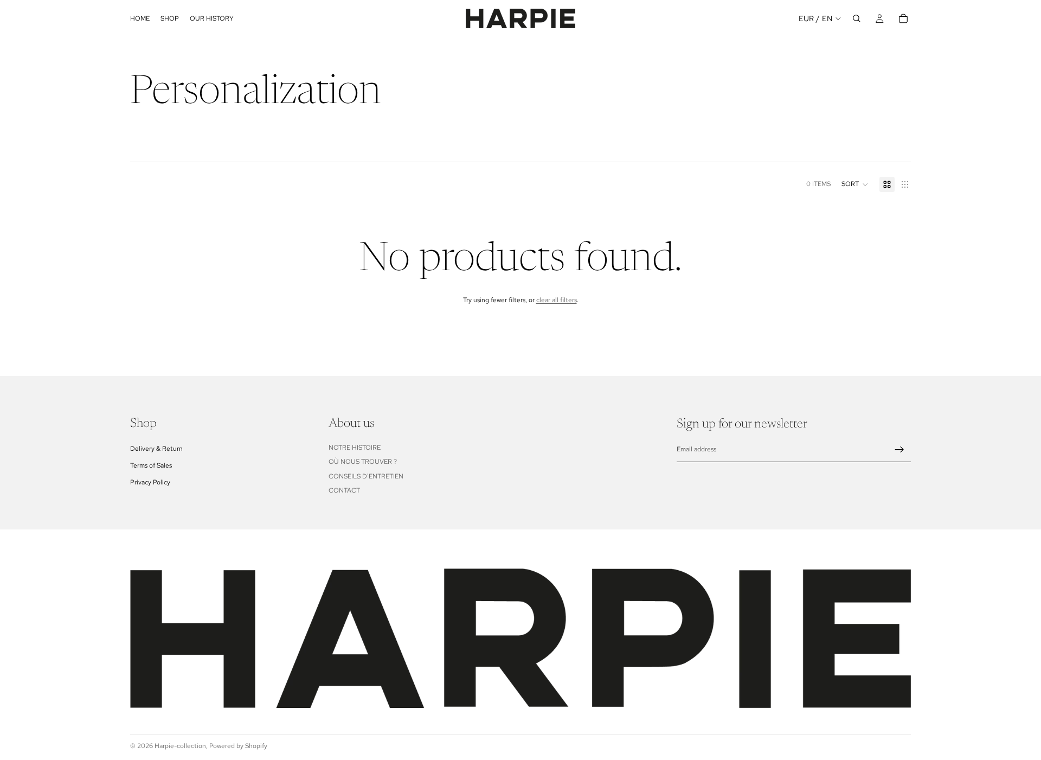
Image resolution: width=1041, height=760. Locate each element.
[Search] (857, 18)
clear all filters (556, 300)
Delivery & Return (156, 448)
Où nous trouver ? (363, 461)
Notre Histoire (355, 447)
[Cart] (903, 18)
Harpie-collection (180, 746)
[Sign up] (899, 449)
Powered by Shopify (238, 746)
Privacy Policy (150, 482)
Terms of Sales (151, 465)
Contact (344, 490)
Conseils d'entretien (366, 476)
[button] (855, 184)
